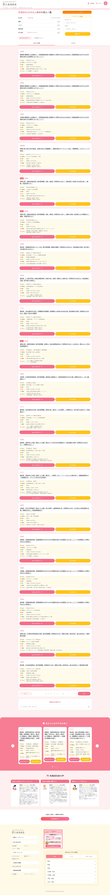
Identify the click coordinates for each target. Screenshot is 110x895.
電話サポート (27, 856)
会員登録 (14, 846)
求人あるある (5, 7)
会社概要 (14, 874)
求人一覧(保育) (13, 7)
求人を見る (73, 76)
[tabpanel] (30, 745)
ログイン (26, 846)
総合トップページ (18, 837)
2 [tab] (54, 766)
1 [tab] (52, 766)
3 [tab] (55, 766)
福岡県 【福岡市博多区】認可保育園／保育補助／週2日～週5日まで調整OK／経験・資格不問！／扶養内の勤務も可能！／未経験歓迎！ (30, 736)
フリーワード (68, 19)
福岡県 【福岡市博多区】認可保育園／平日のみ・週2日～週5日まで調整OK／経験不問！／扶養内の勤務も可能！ (55, 735)
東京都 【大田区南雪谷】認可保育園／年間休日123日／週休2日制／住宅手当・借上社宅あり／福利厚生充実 (54, 665)
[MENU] (105, 3)
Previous (12, 745)
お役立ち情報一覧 (16, 866)
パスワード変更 (16, 848)
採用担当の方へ (16, 859)
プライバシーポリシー (29, 874)
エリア (66, 26)
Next (97, 745)
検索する (77, 34)
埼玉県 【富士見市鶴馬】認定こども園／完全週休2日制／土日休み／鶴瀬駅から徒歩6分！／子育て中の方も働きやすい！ (80, 735)
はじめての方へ (16, 856)
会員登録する (55, 819)
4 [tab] (57, 766)
